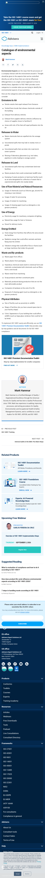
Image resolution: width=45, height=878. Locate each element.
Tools (5, 725)
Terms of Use (8, 840)
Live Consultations (11, 733)
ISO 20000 (7, 778)
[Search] (32, 32)
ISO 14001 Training (8, 432)
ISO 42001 (7, 753)
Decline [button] (27, 874)
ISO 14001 (7, 761)
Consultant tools (10, 832)
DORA (5, 791)
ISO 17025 (7, 774)
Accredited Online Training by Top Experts (30, 486)
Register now (23, 550)
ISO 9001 (7, 757)
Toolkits (6, 688)
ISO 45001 (7, 766)
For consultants (9, 812)
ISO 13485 (7, 770)
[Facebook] (15, 664)
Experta (6, 697)
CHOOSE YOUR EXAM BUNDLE (23, 27)
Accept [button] (18, 874)
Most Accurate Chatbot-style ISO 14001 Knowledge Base (28, 505)
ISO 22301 (7, 782)
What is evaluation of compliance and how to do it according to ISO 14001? (20, 569)
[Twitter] (9, 664)
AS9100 (6, 808)
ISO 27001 (7, 749)
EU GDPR (7, 795)
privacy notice (24, 612)
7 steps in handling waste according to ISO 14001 (20, 591)
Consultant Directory (11, 737)
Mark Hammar (10, 59)
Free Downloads (10, 721)
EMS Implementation (21, 46)
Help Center (8, 852)
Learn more (22, 471)
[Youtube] (21, 664)
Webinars (7, 716)
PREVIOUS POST (10, 429)
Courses (6, 692)
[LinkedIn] (3, 664)
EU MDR (6, 799)
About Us (7, 827)
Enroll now (24, 490)
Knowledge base (7, 46)
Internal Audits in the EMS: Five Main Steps (29, 442)
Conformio (7, 684)
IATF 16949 (8, 803)
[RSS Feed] (26, 664)
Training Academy (10, 701)
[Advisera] (8, 39)
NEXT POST (36, 439)
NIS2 (5, 787)
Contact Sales (9, 836)
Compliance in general (12, 816)
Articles (6, 712)
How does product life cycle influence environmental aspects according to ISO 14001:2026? (21, 580)
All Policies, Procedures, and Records (29, 468)
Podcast (6, 729)
